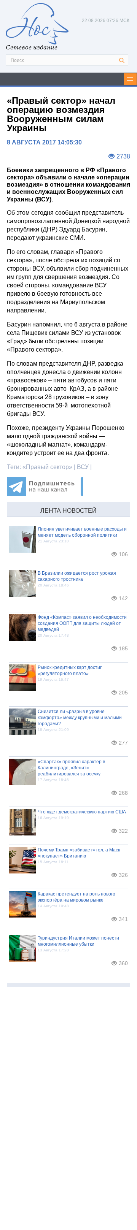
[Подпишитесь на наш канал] (45, 494)
